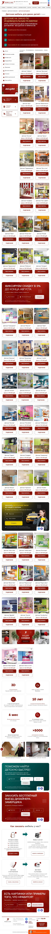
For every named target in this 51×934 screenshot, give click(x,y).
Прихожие (7, 67)
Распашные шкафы (9, 54)
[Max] (49, 3)
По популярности (30, 50)
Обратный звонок (42, 924)
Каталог (15, 7)
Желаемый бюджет (27, 296)
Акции (39, 7)
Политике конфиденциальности (12, 301)
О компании (9, 7)
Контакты (48, 7)
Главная (3, 7)
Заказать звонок (35, 3)
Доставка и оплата (22, 7)
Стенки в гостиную (10, 64)
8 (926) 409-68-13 (43, 4)
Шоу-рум (29, 7)
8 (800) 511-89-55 (13, 843)
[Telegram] (49, 1)
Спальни (7, 73)
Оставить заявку (13, 853)
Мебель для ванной (10, 77)
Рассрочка (34, 7)
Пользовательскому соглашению (24, 301)
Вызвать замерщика (37, 853)
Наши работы (8, 80)
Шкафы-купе (8, 57)
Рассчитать (27, 76)
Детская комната (13, 11)
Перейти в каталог (38, 882)
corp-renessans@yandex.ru (42, 927)
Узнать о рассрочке (13, 882)
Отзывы (43, 7)
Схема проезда (30, 922)
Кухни (6, 51)
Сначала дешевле (39, 50)
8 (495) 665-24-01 (43, 1)
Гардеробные (8, 60)
